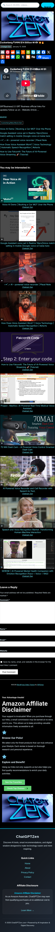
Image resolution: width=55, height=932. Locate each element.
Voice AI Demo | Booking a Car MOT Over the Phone (25, 129)
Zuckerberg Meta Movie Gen (11, 123)
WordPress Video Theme (26, 685)
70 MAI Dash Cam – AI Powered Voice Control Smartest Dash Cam (27, 448)
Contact (27, 877)
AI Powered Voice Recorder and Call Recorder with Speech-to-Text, (27, 489)
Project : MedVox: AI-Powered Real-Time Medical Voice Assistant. (27, 407)
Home (27, 863)
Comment (5, 600)
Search (47, 7)
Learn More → (27, 910)
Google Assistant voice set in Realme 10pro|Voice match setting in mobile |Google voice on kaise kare (27, 244)
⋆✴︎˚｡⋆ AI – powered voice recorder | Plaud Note (23, 140)
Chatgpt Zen (6, 47)
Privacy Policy (27, 872)
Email (3, 640)
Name (3, 629)
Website (3, 651)
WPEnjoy (40, 685)
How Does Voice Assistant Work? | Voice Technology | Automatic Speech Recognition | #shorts (27, 324)
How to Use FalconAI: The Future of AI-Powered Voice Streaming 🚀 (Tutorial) (27, 365)
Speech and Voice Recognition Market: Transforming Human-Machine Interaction (27, 531)
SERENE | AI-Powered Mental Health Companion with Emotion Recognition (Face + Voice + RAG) (27, 572)
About (27, 868)
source (3, 117)
